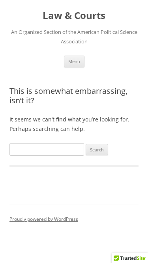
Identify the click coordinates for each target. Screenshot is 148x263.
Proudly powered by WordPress (43, 219)
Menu (74, 61)
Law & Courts (74, 15)
